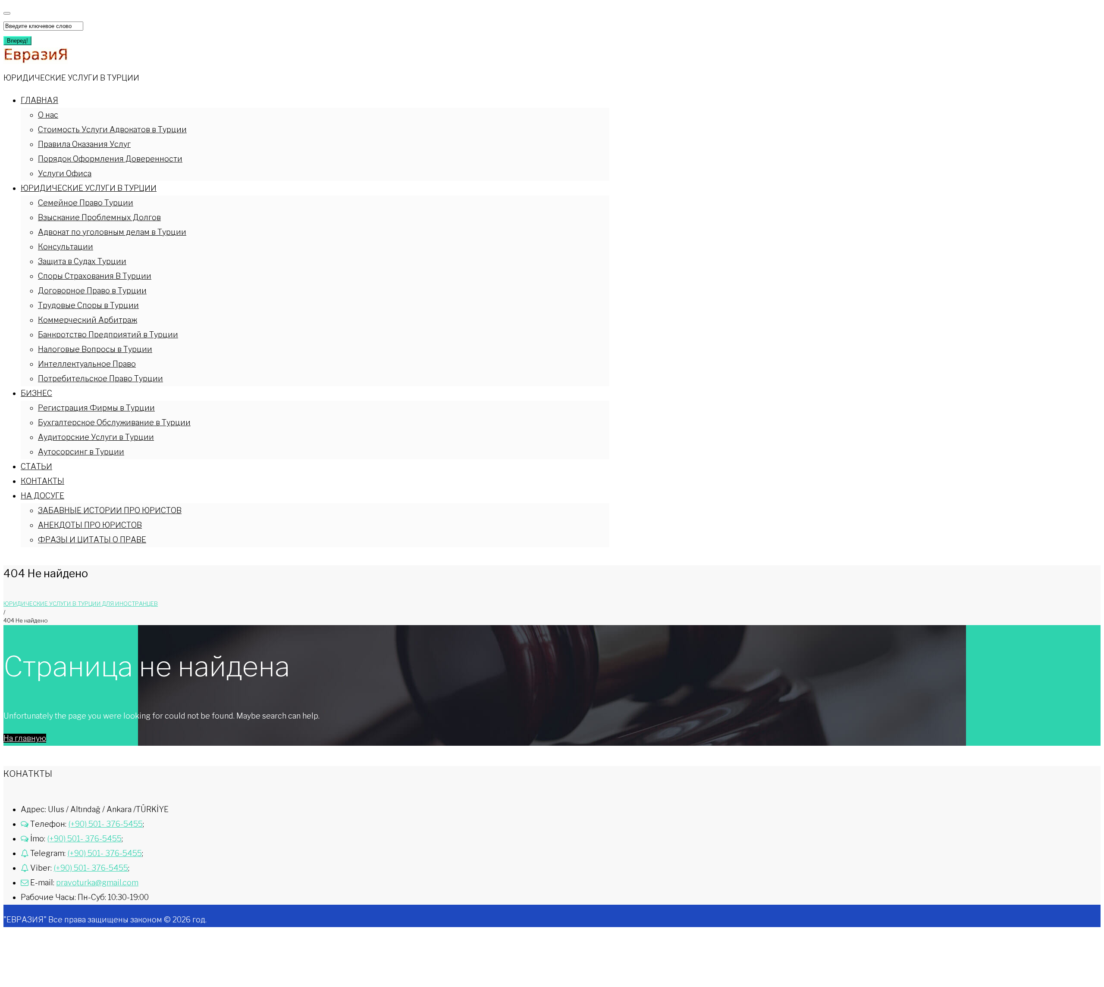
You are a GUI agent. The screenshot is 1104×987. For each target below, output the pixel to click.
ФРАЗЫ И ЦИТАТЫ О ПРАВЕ (92, 539)
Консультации (65, 246)
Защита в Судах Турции (82, 261)
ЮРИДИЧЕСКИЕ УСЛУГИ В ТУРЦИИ (89, 188)
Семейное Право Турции (85, 202)
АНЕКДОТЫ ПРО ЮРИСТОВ (90, 524)
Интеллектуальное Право (87, 363)
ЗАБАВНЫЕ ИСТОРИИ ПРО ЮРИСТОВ (110, 510)
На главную (24, 738)
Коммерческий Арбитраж (87, 319)
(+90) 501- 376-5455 (105, 823)
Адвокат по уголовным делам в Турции (112, 232)
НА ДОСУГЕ (42, 495)
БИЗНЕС (36, 393)
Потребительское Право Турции (100, 378)
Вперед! (17, 40)
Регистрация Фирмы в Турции (96, 407)
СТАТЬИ (36, 466)
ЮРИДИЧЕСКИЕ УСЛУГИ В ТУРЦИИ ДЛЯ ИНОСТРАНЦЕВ (80, 603)
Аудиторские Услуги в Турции (96, 437)
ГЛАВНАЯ (39, 100)
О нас (48, 114)
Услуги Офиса (64, 173)
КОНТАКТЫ (42, 481)
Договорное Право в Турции (92, 290)
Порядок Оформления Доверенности (110, 158)
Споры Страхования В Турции (94, 275)
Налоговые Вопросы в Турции (95, 349)
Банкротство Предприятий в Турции (108, 334)
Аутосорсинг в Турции (81, 451)
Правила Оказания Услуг (84, 144)
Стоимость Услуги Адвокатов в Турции (112, 129)
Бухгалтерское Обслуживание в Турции (114, 422)
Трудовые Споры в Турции (88, 305)
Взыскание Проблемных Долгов (99, 217)
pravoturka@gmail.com (97, 882)
